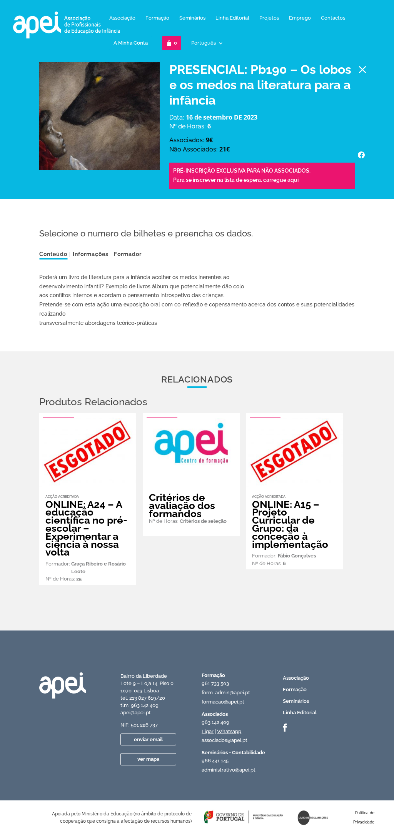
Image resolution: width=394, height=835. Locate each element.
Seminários (192, 18)
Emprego (300, 18)
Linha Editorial (232, 18)
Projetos (269, 18)
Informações (91, 254)
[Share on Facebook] (361, 155)
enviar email (148, 739)
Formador (128, 254)
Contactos (333, 18)
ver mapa (148, 759)
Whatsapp (229, 731)
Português (203, 43)
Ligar (208, 731)
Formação (157, 18)
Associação (122, 18)
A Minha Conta (131, 43)
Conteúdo (53, 254)
